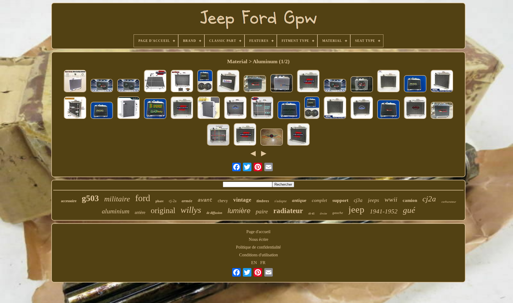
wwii (390, 199)
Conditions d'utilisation (258, 255)
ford (142, 198)
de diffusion (214, 213)
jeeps (373, 200)
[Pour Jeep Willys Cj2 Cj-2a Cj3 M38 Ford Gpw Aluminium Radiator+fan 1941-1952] (312, 108)
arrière (140, 212)
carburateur (448, 201)
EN (254, 262)
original (163, 210)
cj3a (358, 200)
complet (319, 200)
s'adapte (280, 201)
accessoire (68, 201)
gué (409, 210)
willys (191, 210)
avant (205, 200)
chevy (223, 200)
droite (323, 213)
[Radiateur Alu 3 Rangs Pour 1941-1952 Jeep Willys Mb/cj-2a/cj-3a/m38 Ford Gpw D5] (155, 109)
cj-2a (172, 201)
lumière (239, 211)
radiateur (288, 211)
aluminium (115, 211)
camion (410, 200)
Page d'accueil (258, 231)
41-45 (311, 213)
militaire (117, 199)
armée (187, 201)
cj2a (429, 198)
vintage (242, 200)
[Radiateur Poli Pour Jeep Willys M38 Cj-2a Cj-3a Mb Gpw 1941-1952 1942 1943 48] (335, 108)
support (340, 200)
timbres (262, 201)
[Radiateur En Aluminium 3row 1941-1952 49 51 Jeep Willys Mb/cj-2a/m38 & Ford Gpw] (255, 84)
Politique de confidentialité (258, 247)
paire (262, 211)
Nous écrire (258, 239)
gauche (337, 213)
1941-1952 (384, 211)
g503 (90, 198)
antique (299, 200)
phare (160, 201)
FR (263, 262)
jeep (356, 209)
